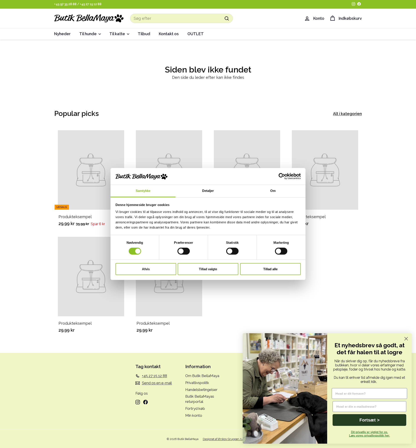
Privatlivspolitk (197, 382)
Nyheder (62, 33)
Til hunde (88, 33)
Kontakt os (169, 33)
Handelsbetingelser (201, 389)
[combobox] (181, 18)
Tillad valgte (208, 269)
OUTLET (195, 33)
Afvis (146, 269)
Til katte (117, 33)
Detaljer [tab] (208, 191)
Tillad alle (270, 269)
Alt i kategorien (347, 113)
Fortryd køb (195, 408)
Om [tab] (273, 191)
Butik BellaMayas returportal (199, 399)
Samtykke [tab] (143, 191)
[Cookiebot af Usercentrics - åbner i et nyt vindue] (282, 176)
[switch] (183, 251)
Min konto (193, 415)
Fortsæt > (369, 420)
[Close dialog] (406, 339)
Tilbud (144, 33)
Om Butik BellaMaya (202, 376)
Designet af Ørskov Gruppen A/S (224, 439)
